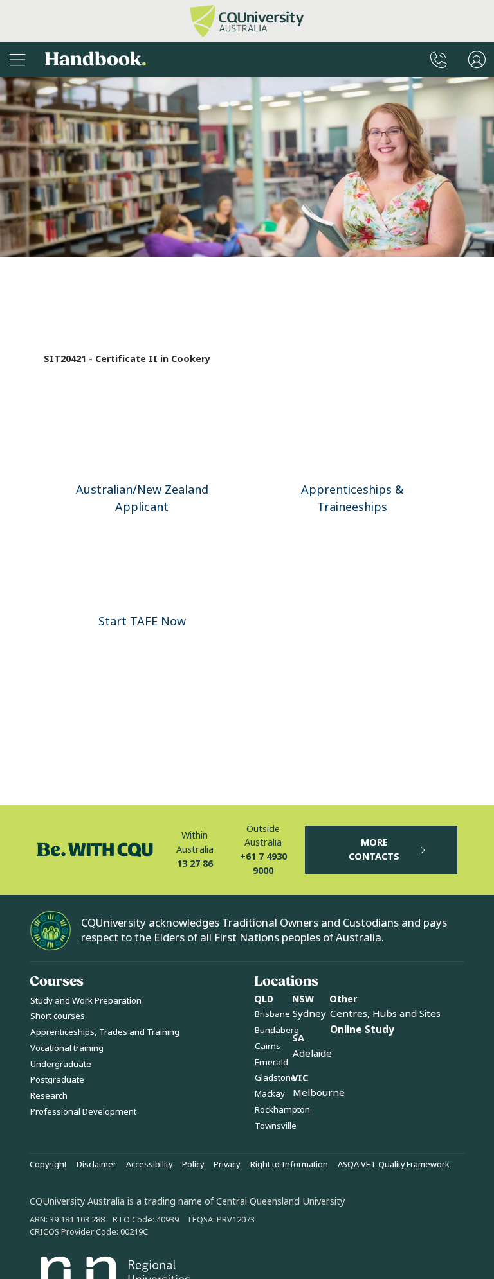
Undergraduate (60, 1064)
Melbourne (319, 1093)
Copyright (48, 1164)
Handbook (95, 59)
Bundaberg (277, 1030)
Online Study (362, 1030)
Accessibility (149, 1164)
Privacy (227, 1164)
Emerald (271, 1062)
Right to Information (289, 1164)
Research (49, 1096)
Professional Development (83, 1112)
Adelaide (312, 1054)
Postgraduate (57, 1080)
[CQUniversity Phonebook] (438, 59)
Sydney (309, 1014)
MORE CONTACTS (374, 850)
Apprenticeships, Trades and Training (104, 1032)
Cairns (267, 1046)
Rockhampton (282, 1110)
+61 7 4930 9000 (263, 864)
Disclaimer (96, 1164)
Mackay (270, 1094)
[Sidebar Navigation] (17, 59)
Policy (193, 1164)
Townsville (276, 1126)
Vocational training (67, 1048)
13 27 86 (195, 864)
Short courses (57, 1016)
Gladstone (275, 1078)
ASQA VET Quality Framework (394, 1164)
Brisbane (272, 1014)
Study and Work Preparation (86, 1001)
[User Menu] (477, 59)
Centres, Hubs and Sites (385, 1014)
